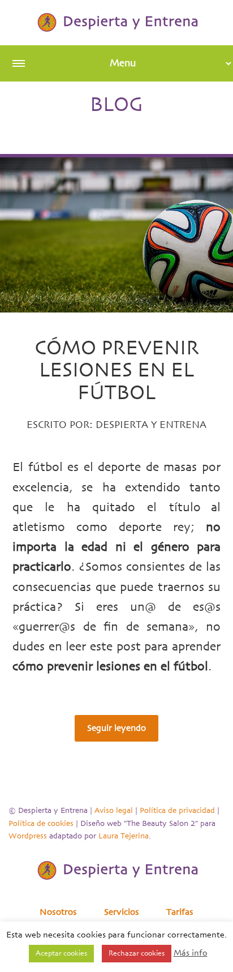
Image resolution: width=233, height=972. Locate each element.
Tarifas (179, 912)
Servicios (121, 912)
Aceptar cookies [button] (61, 953)
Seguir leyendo (116, 728)
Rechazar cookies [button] (137, 953)
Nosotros (58, 912)
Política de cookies (41, 824)
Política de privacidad (177, 811)
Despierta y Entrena (151, 425)
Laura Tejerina (123, 836)
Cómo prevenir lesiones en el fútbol (116, 370)
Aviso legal (113, 811)
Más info (191, 953)
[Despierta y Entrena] (116, 22)
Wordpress (27, 836)
